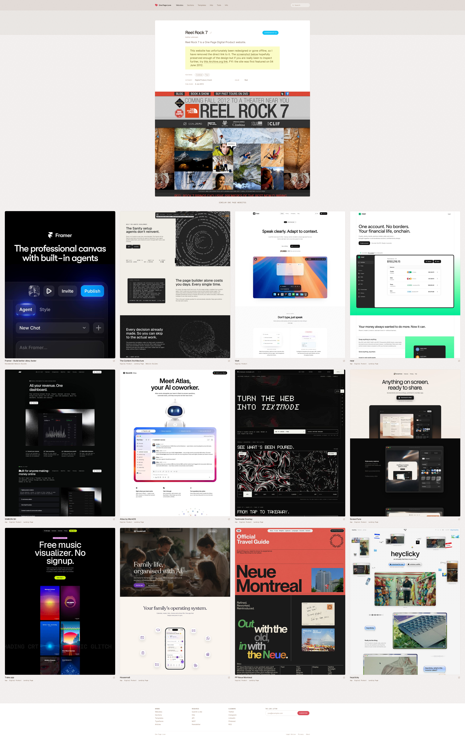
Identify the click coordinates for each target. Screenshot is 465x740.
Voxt (237, 361)
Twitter (231, 712)
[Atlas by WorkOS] (175, 443)
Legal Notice (291, 734)
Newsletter (196, 724)
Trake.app (9, 677)
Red (246, 80)
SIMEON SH (10, 519)
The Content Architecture (132, 361)
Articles (158, 724)
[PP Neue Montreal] (290, 601)
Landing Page (139, 364)
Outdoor (199, 75)
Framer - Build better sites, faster (20, 361)
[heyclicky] (405, 601)
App (351, 364)
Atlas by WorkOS (128, 519)
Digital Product (201, 80)
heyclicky (354, 677)
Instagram (232, 715)
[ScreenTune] (405, 443)
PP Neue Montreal (243, 677)
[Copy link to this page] (211, 33)
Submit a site (197, 712)
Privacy (301, 734)
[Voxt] (290, 284)
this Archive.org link (216, 61)
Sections (158, 715)
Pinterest (232, 721)
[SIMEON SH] (60, 443)
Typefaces (159, 721)
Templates (159, 718)
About (308, 734)
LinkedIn (232, 718)
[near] (405, 284)
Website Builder (152, 364)
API (193, 718)
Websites (158, 712)
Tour (207, 75)
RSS (230, 724)
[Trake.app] (60, 601)
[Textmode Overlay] (290, 443)
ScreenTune (355, 519)
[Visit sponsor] (114, 361)
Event (209, 80)
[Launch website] (229, 361)
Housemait (125, 677)
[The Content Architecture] (175, 284)
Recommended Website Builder (16, 364)
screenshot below (247, 54)
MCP (194, 721)
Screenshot (269, 33)
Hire (193, 715)
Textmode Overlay (243, 519)
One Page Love (165, 5)
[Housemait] (175, 601)
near (352, 361)
